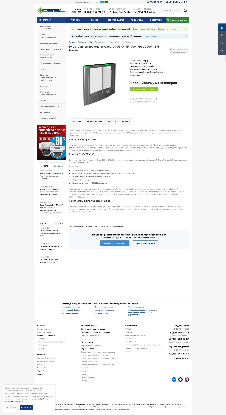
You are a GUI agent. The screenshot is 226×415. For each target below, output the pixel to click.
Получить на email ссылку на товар (143, 99)
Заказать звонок (178, 20)
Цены (41, 348)
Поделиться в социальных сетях (142, 102)
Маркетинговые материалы (136, 348)
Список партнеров (44, 329)
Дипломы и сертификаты (135, 335)
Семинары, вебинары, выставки (52, 342)
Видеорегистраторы (48, 43)
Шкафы (42, 100)
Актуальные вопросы (89, 361)
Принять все (26, 407)
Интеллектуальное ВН (46, 361)
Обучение (43, 345)
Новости (128, 351)
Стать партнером (44, 332)
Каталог (47, 20)
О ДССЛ (128, 329)
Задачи (40, 371)
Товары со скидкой (47, 118)
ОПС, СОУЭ (43, 86)
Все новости (58, 166)
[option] (51, 142)
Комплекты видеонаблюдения (47, 93)
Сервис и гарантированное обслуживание (97, 365)
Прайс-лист (156, 2)
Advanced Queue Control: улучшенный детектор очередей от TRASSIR (49, 191)
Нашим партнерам (45, 335)
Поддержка (137, 20)
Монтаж (84, 368)
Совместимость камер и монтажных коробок (99, 358)
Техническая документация (93, 329)
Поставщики (44, 112)
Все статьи (59, 223)
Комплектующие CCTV (49, 106)
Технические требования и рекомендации (98, 352)
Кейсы (39, 364)
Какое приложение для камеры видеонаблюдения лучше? (50, 233)
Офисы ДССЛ (130, 342)
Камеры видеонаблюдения (47, 36)
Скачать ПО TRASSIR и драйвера (95, 332)
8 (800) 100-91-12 (94, 11)
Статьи (84, 380)
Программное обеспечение (45, 27)
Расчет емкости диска (90, 336)
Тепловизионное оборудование (46, 56)
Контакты (129, 338)
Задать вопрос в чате (167, 29)
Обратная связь (88, 349)
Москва (87, 2)
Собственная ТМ (116, 20)
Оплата (84, 374)
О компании (156, 20)
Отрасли (41, 367)
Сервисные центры (88, 377)
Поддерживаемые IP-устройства (94, 355)
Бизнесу (95, 20)
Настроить (11, 407)
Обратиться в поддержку (91, 346)
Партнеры (75, 20)
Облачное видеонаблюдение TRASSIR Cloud (47, 77)
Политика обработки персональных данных (143, 345)
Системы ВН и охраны (46, 358)
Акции (41, 339)
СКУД (41, 69)
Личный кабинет (178, 2)
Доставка (85, 371)
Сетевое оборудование (49, 63)
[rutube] (187, 379)
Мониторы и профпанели (50, 49)
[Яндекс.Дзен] (180, 379)
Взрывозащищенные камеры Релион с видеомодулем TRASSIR (51, 176)
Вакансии (128, 332)
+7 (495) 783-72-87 (119, 11)
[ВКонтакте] (174, 379)
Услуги (40, 374)
